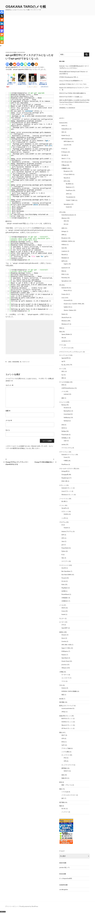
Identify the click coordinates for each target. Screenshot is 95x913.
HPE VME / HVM (66, 644)
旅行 (63, 798)
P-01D (63, 148)
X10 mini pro (65, 162)
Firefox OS (65, 294)
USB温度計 (65, 597)
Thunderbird (69, 197)
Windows (64, 320)
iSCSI (63, 428)
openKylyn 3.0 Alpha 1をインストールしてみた (73, 84)
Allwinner (64, 218)
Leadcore (64, 251)
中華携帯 (64, 168)
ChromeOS (67, 300)
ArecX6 (64, 568)
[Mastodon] (18, 64)
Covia (65, 457)
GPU (63, 538)
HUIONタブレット (67, 722)
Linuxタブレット (66, 491)
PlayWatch (65, 588)
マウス (63, 681)
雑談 (60, 789)
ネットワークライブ (67, 765)
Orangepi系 (15, 361)
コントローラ (65, 678)
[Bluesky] (29, 64)
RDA (63, 271)
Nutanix (64, 654)
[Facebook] (7, 64)
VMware (64, 668)
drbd (63, 424)
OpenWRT (65, 628)
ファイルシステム (67, 447)
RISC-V (64, 274)
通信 (60, 732)
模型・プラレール (67, 785)
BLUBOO (68, 184)
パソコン (61, 505)
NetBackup (67, 417)
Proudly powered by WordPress (28, 906)
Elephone (69, 187)
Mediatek (64, 258)
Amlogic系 (64, 471)
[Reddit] (14, 64)
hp (62, 374)
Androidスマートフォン (68, 454)
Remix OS (67, 290)
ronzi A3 (66, 145)
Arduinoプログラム (67, 531)
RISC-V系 (64, 481)
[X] (11, 64)
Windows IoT (65, 324)
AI (62, 525)
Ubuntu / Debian (68, 310)
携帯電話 (64, 768)
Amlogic (64, 231)
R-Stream (64, 152)
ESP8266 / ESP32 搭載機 (69, 691)
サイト (8, 430)
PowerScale (65, 434)
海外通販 (61, 702)
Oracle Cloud (65, 661)
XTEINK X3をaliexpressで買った (68, 77)
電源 (60, 806)
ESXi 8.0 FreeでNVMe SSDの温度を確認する (72, 93)
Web (60, 331)
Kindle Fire (65, 135)
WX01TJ (66, 771)
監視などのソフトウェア (66, 705)
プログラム (62, 522)
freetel (68, 207)
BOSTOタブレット (67, 718)
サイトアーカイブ (64, 355)
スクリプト (65, 561)
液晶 (63, 694)
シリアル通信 (65, 751)
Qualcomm (65, 267)
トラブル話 (65, 792)
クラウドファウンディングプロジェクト (71, 352)
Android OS (65, 287)
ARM (63, 234)
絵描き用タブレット (65, 716)
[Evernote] (25, 64)
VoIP (63, 745)
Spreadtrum (67, 204)
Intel (63, 248)
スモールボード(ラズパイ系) (67, 468)
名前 (8, 411)
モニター (61, 618)
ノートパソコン (63, 498)
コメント (9, 385)
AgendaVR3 (65, 358)
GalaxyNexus (65, 129)
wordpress (65, 341)
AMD (63, 228)
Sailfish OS (67, 307)
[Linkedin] (2, 23)
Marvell (66, 178)
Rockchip (64, 277)
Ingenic (66, 264)
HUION (66, 514)
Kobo (63, 584)
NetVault (66, 420)
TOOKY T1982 (70, 200)
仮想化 (61, 632)
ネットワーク (65, 755)
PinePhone (65, 464)
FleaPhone (69, 190)
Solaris (63, 314)
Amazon (64, 635)
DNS (63, 385)
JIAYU (67, 194)
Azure (63, 638)
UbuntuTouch (65, 317)
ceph (65, 440)
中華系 (66, 460)
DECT (63, 735)
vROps (63, 711)
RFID (63, 742)
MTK (65, 181)
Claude (66, 527)
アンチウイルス (66, 348)
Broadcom (67, 171)
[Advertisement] (47, 38)
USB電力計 (65, 601)
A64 (65, 221)
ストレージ (62, 402)
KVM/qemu (65, 651)
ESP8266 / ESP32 (67, 241)
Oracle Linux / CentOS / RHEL (72, 303)
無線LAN (64, 778)
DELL (63, 371)
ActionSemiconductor (68, 215)
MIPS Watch (67, 141)
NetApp (64, 431)
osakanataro (21, 52)
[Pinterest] (2, 27)
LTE (63, 624)
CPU (60, 212)
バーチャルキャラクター (69, 795)
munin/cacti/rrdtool (67, 708)
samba (63, 444)
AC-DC (64, 808)
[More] (36, 64)
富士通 (63, 501)
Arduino (64, 688)
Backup (64, 405)
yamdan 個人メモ (64, 867)
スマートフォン (63, 452)
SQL (63, 558)
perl (63, 544)
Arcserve (66, 407)
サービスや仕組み (64, 382)
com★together (63, 889)
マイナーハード (25, 361)
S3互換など (65, 438)
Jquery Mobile (66, 334)
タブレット (62, 485)
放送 (63, 775)
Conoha (64, 641)
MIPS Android (65, 138)
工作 (60, 685)
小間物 (61, 672)
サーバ (61, 368)
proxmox (64, 664)
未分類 (61, 698)
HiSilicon (64, 244)
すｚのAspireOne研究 (65, 878)
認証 (63, 398)
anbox (63, 125)
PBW (60, 328)
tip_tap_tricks (65, 364)
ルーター (61, 622)
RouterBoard (65, 594)
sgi (62, 361)
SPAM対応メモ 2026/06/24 (67, 108)
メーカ (61, 605)
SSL (63, 337)
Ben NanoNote (66, 571)
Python (64, 551)
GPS (63, 738)
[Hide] (0, 45)
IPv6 (65, 758)
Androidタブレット (67, 488)
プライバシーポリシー (11, 906)
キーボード (65, 674)
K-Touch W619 (68, 174)
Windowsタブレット (67, 494)
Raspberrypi (65, 478)
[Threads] (32, 64)
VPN (65, 761)
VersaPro (64, 508)
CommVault (67, 414)
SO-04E (64, 155)
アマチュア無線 (66, 748)
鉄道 (60, 782)
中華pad (64, 165)
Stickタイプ (65, 158)
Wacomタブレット (67, 725)
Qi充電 (63, 591)
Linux (9, 361)
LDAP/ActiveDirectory (68, 388)
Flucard (64, 578)
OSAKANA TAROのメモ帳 (26, 6)
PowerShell (65, 548)
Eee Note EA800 (66, 574)
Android (61, 122)
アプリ (61, 345)
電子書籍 (61, 802)
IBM (63, 378)
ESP (63, 534)
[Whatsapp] (2, 38)
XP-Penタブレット (67, 728)
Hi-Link (64, 581)
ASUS (63, 608)
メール (9, 420)
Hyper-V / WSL (66, 648)
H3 (64, 224)
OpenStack (65, 658)
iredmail (66, 394)
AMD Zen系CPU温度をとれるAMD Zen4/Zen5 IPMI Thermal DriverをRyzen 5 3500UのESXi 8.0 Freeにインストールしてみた (74, 102)
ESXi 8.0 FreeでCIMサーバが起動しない (71, 96)
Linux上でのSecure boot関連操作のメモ (71, 80)
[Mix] (2, 34)
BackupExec (67, 411)
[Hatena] (21, 64)
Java (63, 541)
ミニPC (64, 518)
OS (20, 361)
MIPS (63, 261)
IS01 (63, 132)
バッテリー (65, 812)
